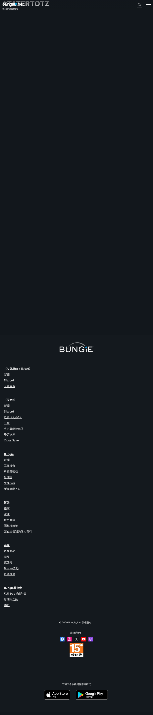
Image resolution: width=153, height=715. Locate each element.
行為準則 (9, 99)
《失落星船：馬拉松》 (18, 368)
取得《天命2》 (13, 417)
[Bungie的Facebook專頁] (62, 639)
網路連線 (9, 44)
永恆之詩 (9, 47)
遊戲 (6, 34)
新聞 (7, 374)
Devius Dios (46, 287)
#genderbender (113, 276)
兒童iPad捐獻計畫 (15, 593)
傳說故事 (9, 30)
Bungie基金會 (13, 587)
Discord (9, 380)
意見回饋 (9, 24)
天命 (6, 84)
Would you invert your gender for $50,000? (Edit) (29, 276)
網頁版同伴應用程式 (15, 57)
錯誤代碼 (9, 40)
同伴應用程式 (11, 78)
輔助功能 (9, 54)
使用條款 (9, 520)
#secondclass (97, 276)
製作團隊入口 (12, 488)
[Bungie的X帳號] (76, 639)
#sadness (48, 310)
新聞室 (8, 477)
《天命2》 (9, 20)
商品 (7, 556)
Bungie (9, 454)
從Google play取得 (92, 695)
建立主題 (9, 259)
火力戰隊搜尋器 (14, 428)
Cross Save (11, 440)
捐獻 (7, 605)
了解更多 (9, 386)
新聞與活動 (11, 599)
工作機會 (9, 465)
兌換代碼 (9, 483)
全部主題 (9, 17)
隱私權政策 (11, 525)
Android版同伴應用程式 (17, 64)
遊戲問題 (9, 51)
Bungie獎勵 (11, 568)
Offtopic (61, 276)
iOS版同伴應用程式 (14, 61)
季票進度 (9, 434)
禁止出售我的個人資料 (18, 531)
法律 (7, 514)
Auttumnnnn (9, 279)
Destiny (13, 4)
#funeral (60, 310)
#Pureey (84, 276)
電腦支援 (9, 68)
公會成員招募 (11, 81)
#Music (38, 310)
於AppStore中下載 (59, 695)
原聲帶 (8, 562)
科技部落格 (11, 471)
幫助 (6, 37)
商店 (7, 545)
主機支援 (9, 71)
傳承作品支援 (11, 74)
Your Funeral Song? (13, 310)
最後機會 (9, 574)
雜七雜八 (9, 88)
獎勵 (6, 27)
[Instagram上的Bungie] (69, 639)
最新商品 (9, 551)
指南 (7, 508)
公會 (7, 423)
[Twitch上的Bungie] (90, 639)
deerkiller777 (48, 320)
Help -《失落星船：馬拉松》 (19, 91)
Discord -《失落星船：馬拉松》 (21, 95)
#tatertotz (72, 276)
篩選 (20, 259)
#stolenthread (130, 276)
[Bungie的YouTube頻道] (83, 639)
